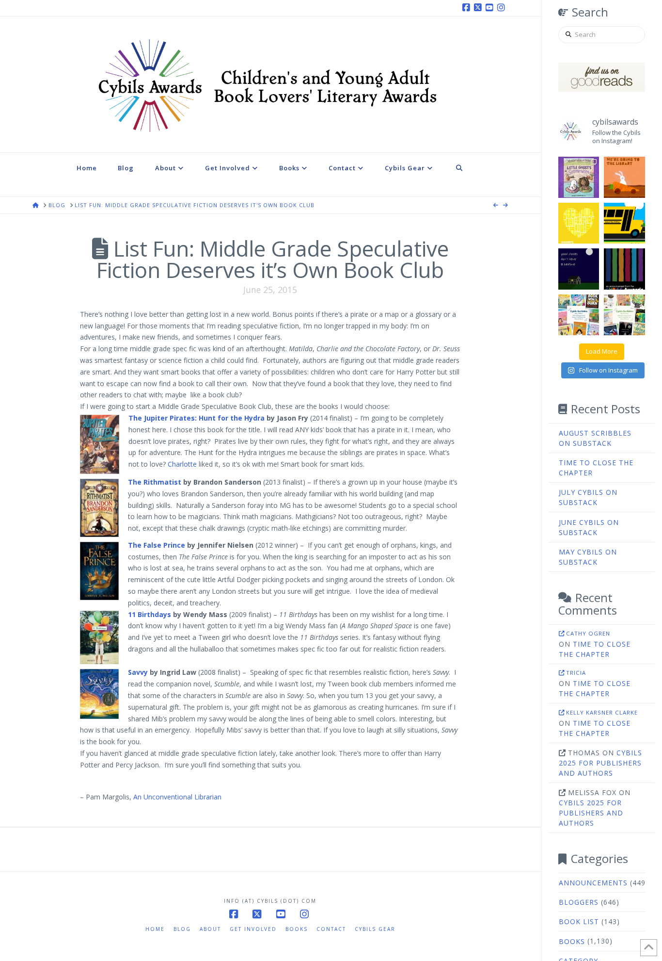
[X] (479, 8)
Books (572, 941)
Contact (331, 929)
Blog (182, 929)
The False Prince (157, 545)
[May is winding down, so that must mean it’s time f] (578, 315)
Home (155, 929)
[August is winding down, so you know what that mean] (624, 223)
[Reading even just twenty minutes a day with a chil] (578, 269)
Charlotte (182, 464)
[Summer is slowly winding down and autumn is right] (578, 177)
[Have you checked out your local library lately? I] (624, 177)
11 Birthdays (150, 614)
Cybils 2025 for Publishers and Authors (600, 763)
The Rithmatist (154, 482)
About (210, 929)
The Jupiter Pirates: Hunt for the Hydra (196, 418)
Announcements (593, 882)
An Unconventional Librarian (177, 796)
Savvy (138, 672)
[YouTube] (491, 8)
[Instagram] (502, 8)
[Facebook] (467, 8)
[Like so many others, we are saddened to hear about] (578, 223)
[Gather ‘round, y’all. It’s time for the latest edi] (624, 315)
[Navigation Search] (459, 174)
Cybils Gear (375, 929)
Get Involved (253, 929)
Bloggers (579, 902)
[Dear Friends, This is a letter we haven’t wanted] (624, 269)
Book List (579, 921)
